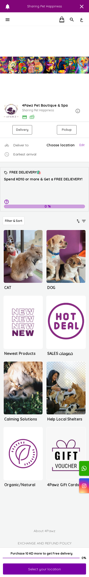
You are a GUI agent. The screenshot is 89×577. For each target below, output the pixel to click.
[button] (44, 111)
